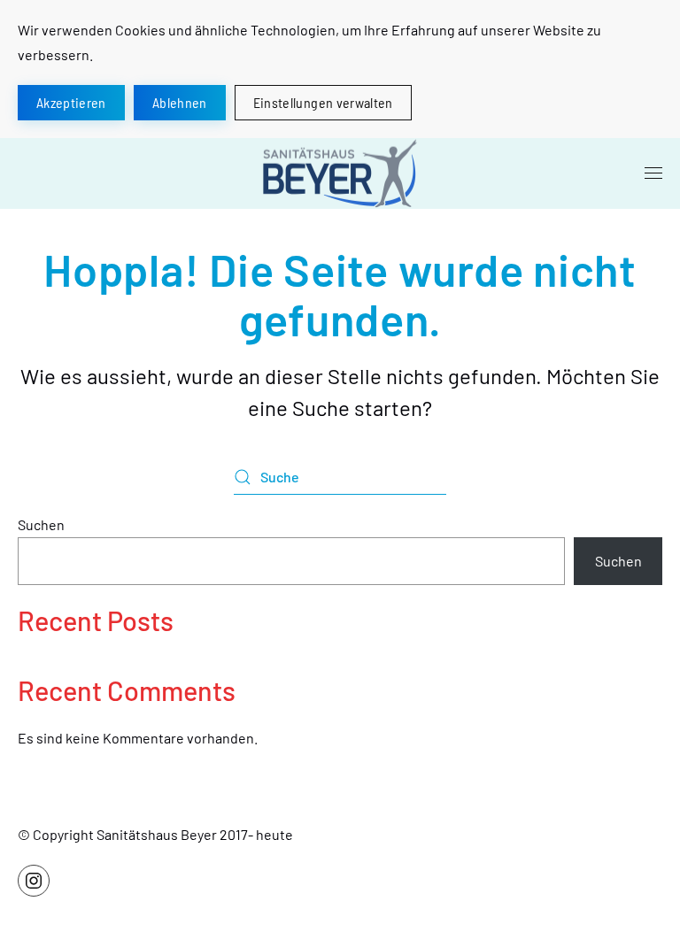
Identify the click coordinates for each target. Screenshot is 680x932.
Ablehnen (179, 102)
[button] (653, 173)
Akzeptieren (71, 102)
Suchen (41, 524)
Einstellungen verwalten (323, 102)
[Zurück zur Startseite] (340, 173)
